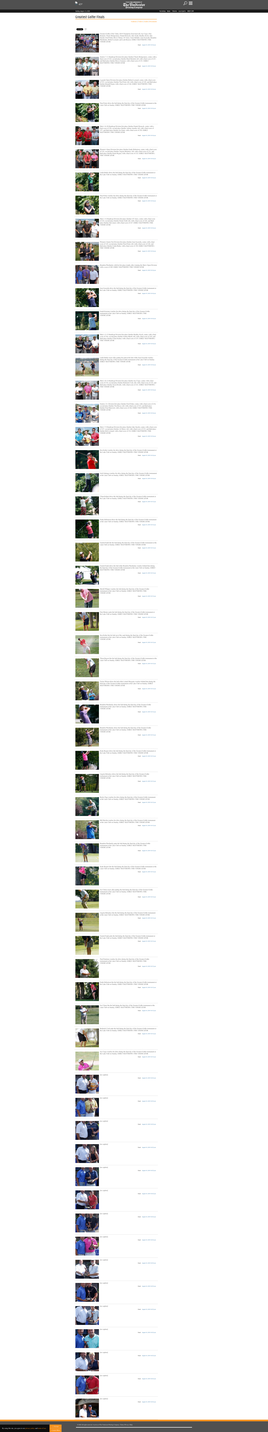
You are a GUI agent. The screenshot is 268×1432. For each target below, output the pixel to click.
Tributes (174, 11)
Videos (140, 21)
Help (131, 1425)
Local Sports (182, 11)
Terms (122, 1425)
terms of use (42, 1428)
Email (139, 45)
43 (80, 4)
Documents (153, 21)
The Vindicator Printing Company (109, 1425)
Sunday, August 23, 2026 (82, 11)
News (168, 11)
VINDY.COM (190, 11)
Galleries (134, 21)
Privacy (127, 1425)
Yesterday (162, 11)
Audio (146, 21)
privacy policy (30, 1428)
